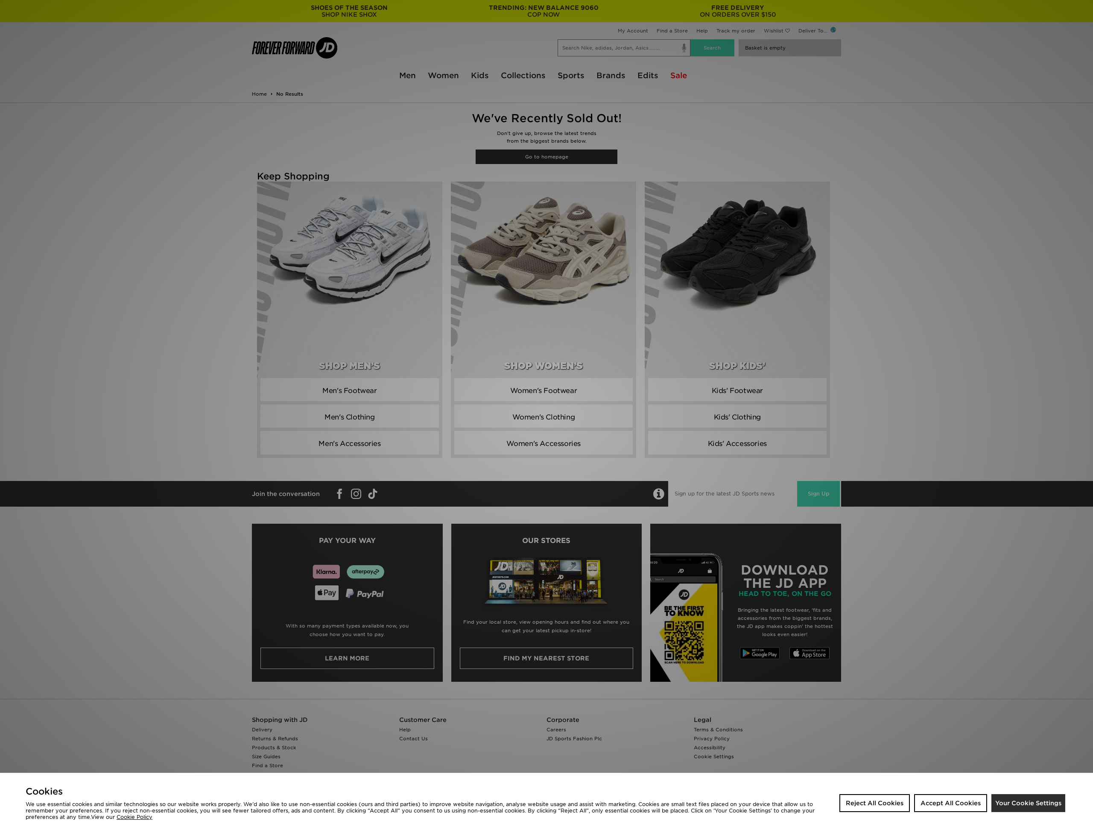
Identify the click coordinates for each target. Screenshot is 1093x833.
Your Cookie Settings (1028, 803)
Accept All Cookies (951, 803)
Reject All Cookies (874, 803)
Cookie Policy (134, 817)
